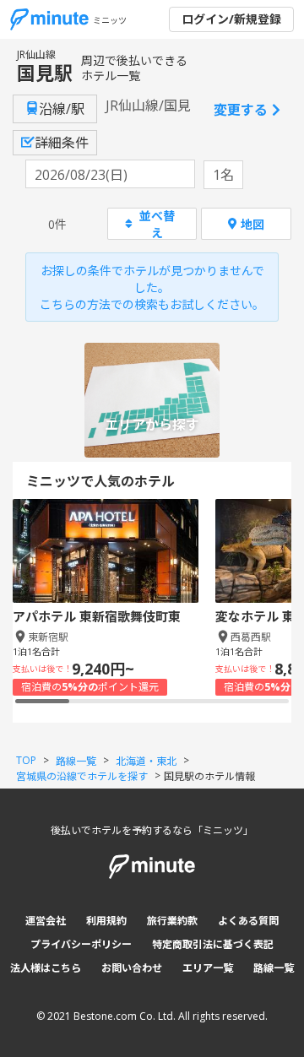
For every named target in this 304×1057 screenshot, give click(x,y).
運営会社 (45, 920)
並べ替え (157, 224)
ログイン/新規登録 (231, 19)
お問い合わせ (131, 968)
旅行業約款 (172, 920)
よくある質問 (248, 920)
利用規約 (106, 920)
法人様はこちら (45, 968)
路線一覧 (273, 968)
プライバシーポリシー (81, 944)
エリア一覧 (207, 968)
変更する (241, 109)
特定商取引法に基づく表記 (213, 944)
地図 (252, 224)
